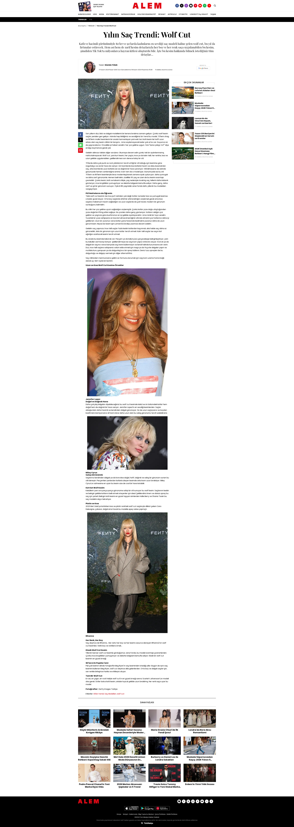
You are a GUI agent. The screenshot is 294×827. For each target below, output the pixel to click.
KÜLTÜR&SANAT (112, 14)
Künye (119, 814)
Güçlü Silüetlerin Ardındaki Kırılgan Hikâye (94, 711)
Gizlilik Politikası (172, 814)
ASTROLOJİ (172, 14)
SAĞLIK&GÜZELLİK (128, 14)
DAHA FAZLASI (147, 702)
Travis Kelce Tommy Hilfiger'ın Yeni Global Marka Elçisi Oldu (164, 766)
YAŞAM (213, 14)
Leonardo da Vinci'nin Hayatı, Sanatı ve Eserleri (190, 118)
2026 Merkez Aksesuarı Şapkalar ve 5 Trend (129, 766)
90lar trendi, (98, 693)
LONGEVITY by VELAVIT (199, 14)
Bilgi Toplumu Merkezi (146, 814)
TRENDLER (82, 19)
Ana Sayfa (82, 26)
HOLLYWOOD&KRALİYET (146, 14)
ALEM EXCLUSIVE (84, 14)
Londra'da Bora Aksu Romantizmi (199, 710)
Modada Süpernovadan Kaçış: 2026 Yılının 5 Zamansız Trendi (193, 104)
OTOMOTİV (183, 14)
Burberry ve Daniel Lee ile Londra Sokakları (164, 739)
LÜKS (95, 14)
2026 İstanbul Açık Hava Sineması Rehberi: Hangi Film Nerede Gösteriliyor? (193, 149)
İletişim (125, 814)
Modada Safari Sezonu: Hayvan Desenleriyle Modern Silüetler (129, 711)
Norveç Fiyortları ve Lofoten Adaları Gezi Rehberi (191, 88)
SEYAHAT (161, 14)
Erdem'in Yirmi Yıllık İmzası (199, 765)
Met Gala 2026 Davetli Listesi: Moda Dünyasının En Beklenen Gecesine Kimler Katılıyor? (129, 740)
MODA (101, 14)
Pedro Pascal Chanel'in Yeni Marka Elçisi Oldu (94, 766)
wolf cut (120, 693)
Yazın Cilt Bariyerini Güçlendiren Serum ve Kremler (192, 133)
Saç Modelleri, (110, 693)
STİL (90, 19)
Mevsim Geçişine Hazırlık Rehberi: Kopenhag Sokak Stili (94, 739)
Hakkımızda (133, 814)
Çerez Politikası (160, 814)
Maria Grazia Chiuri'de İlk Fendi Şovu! (164, 710)
